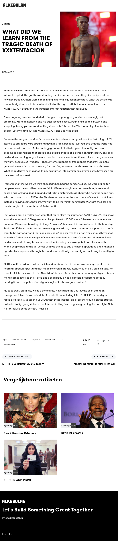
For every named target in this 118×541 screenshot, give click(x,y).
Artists (6, 24)
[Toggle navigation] (96, 5)
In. (10, 534)
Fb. (4, 534)
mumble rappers (19, 339)
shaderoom (50, 339)
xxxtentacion (9, 344)
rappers (36, 339)
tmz (62, 339)
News (73, 425)
